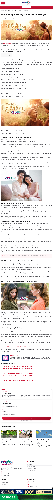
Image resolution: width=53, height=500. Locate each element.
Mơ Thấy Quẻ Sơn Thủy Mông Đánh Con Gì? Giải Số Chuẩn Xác (18, 373)
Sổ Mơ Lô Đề (4, 484)
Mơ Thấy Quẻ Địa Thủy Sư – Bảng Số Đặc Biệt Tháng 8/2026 (17, 366)
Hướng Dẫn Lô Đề (5, 482)
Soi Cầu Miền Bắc (5, 488)
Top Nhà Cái (4, 486)
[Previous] (3, 437)
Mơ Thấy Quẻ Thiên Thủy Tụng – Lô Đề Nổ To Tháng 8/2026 (17, 368)
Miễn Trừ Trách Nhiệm (32, 470)
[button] (3, 3)
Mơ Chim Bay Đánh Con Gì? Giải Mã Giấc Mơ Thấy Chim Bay (17, 383)
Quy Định (30, 472)
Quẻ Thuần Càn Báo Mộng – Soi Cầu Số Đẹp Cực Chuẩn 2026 (18, 380)
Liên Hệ (29, 474)
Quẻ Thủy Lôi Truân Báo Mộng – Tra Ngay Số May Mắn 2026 (17, 375)
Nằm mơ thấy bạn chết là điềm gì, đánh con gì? (18, 346)
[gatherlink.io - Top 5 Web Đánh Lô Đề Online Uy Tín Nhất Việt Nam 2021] (26, 3)
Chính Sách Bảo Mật (32, 466)
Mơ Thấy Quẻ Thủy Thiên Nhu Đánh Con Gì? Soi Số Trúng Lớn (17, 371)
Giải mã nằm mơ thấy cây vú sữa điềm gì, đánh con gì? (8, 440)
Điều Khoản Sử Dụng (32, 468)
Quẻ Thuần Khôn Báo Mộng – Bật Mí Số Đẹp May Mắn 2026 (17, 378)
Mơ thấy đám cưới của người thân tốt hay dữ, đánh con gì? (26, 440)
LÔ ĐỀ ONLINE (4, 10)
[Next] (50, 437)
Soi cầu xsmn (5, 255)
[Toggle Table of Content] (9, 55)
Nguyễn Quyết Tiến (12, 18)
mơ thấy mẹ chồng (7, 43)
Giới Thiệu (30, 464)
